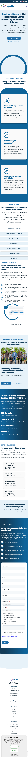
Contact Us (14, 735)
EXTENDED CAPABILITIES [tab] (14, 253)
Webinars (14, 711)
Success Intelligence (14, 695)
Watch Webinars (13, 42)
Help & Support (14, 733)
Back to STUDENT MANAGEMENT (14, 324)
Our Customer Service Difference (14, 724)
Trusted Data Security (14, 726)
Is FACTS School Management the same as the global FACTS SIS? (10, 466)
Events (14, 713)
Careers (14, 731)
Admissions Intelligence (14, 690)
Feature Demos (14, 709)
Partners (14, 728)
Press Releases (14, 730)
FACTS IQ (14, 688)
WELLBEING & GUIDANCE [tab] (14, 248)
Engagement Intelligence (14, 692)
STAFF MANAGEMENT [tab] (14, 238)
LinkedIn (12, 683)
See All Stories (17, 383)
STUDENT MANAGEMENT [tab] (14, 229)
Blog (14, 716)
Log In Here (15, 1)
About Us (14, 723)
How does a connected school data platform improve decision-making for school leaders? (11, 483)
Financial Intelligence (14, 693)
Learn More (7, 383)
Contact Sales (14, 38)
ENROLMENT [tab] (14, 243)
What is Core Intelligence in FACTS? (11, 474)
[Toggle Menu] (17, 6)
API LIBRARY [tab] (14, 258)
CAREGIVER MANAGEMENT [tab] (14, 234)
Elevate (14, 715)
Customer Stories (14, 701)
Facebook (10, 683)
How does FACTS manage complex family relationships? (10, 493)
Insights (14, 708)
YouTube (17, 683)
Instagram (15, 683)
